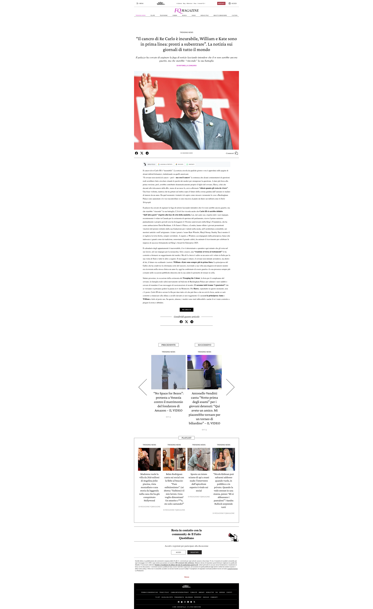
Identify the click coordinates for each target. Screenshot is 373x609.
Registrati (194, 552)
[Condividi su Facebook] (136, 153)
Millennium (189, 3)
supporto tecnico (232, 568)
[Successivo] (230, 387)
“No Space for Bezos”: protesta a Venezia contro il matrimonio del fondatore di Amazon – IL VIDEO (168, 401)
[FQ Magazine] (186, 10)
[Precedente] (142, 387)
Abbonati (221, 3)
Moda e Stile (205, 15)
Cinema (175, 15)
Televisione (163, 15)
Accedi (178, 552)
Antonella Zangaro (187, 65)
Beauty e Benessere (220, 15)
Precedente (168, 344)
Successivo (204, 344)
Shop (195, 3)
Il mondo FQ (201, 3)
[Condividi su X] (141, 153)
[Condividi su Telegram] (147, 153)
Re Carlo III (186, 309)
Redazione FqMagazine (150, 507)
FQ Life (153, 15)
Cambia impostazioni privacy (180, 592)
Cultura (234, 15)
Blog (184, 3)
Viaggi (194, 15)
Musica (184, 15)
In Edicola (179, 3)
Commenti (230, 153)
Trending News (141, 15)
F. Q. (169, 417)
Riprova (186, 577)
